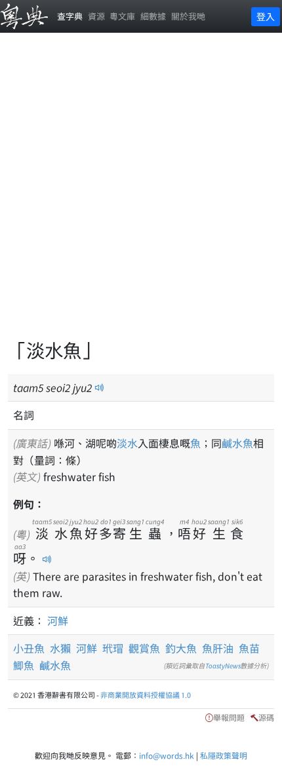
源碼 (266, 717)
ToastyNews (223, 665)
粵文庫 (122, 16)
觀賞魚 (144, 648)
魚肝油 (217, 648)
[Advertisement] (141, 193)
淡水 (127, 443)
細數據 (153, 16)
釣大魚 (181, 648)
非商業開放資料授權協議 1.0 (145, 694)
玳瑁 (112, 648)
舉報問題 (229, 717)
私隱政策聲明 (223, 755)
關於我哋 (188, 16)
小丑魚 (29, 648)
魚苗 (249, 648)
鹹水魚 (237, 443)
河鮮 (57, 620)
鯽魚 (23, 665)
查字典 (70, 16)
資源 (96, 16)
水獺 (60, 648)
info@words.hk (166, 755)
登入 (265, 16)
